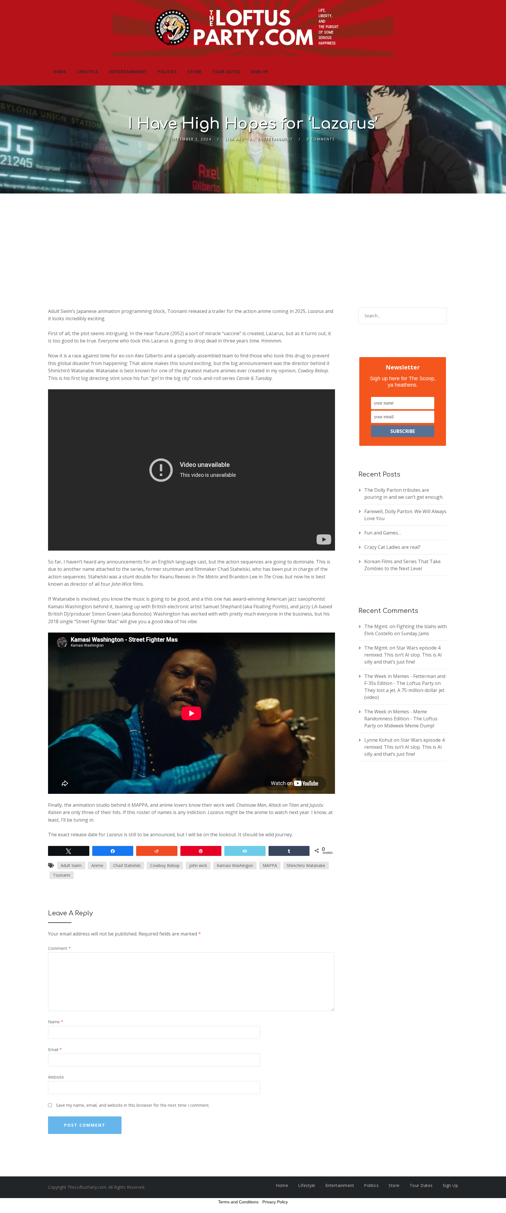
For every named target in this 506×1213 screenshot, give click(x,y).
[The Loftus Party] (253, 29)
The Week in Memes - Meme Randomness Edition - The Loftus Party (400, 718)
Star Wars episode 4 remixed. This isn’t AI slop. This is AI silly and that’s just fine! (403, 655)
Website (56, 1077)
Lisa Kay (234, 139)
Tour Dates (226, 71)
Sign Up (259, 71)
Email (55, 1049)
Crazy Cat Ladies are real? (392, 547)
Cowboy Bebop (165, 865)
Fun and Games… (382, 533)
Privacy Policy (275, 1202)
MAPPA (270, 865)
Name (55, 1021)
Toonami (61, 875)
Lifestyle (87, 71)
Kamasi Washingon (235, 865)
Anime (97, 865)
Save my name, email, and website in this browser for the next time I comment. (133, 1105)
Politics (167, 71)
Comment (59, 948)
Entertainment (128, 71)
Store (194, 71)
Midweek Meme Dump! (409, 725)
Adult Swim (71, 865)
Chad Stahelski (127, 865)
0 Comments (321, 139)
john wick (198, 865)
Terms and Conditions (238, 1202)
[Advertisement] (253, 237)
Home (59, 71)
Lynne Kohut (378, 740)
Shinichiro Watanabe (306, 865)
